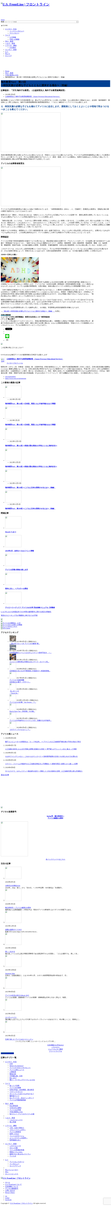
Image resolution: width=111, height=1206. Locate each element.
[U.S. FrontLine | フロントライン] (25, 4)
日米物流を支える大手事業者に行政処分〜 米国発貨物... (30, 671)
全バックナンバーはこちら (55, 859)
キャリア (8, 56)
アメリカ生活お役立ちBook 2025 (17, 995)
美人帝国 (13, 1122)
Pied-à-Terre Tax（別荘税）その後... (22, 711)
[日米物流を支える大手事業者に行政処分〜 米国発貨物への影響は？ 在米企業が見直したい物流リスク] (13, 669)
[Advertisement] (40, 14)
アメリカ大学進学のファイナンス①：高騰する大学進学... (30, 720)
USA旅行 (13, 47)
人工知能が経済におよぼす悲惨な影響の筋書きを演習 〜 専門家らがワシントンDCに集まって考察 (41, 749)
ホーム (7, 1182)
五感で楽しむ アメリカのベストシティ (19, 1039)
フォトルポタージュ (17, 1136)
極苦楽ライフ (14, 1096)
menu (3, 20)
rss (6, 1196)
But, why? (13, 1078)
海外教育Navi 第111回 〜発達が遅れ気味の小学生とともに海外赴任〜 (31, 466)
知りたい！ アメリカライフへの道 (22, 1114)
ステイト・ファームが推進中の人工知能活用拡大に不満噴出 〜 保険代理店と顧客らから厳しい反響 (41, 764)
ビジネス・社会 (11, 29)
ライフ (7, 35)
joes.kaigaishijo (10, 376)
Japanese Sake (10, 973)
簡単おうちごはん (16, 1152)
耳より (7, 54)
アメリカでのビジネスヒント (20, 1068)
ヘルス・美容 (10, 43)
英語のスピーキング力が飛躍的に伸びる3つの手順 (19, 615)
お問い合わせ (10, 1190)
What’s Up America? (17, 1066)
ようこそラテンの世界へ (18, 1138)
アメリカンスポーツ (17, 1162)
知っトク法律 (14, 1085)
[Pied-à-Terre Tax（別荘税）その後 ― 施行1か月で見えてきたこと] (13, 709)
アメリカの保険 (15, 1087)
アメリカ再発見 (15, 1132)
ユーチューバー (11, 1017)
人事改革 (13, 1072)
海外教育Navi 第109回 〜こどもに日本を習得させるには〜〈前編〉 (30, 508)
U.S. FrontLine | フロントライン (21, 1203)
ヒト (6, 52)
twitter (7, 1198)
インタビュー (14, 1164)
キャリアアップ (15, 1166)
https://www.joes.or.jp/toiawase (15, 378)
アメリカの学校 (15, 1110)
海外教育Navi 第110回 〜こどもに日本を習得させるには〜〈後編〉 (30, 487)
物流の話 (13, 1074)
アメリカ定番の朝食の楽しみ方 (16, 569)
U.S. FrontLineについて (13, 1184)
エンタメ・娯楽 (11, 49)
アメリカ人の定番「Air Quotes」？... (23, 702)
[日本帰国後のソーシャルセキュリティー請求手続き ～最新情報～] (13, 650)
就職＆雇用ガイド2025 (13, 929)
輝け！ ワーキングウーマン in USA (22, 1080)
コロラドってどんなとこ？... (20, 729)
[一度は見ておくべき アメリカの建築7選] (13, 641)
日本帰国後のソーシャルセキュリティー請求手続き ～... (30, 653)
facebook (8, 1200)
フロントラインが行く (18, 1130)
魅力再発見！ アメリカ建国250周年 (18, 907)
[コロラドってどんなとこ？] (13, 727)
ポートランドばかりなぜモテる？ (22, 1094)
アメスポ (13, 1156)
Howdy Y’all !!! (10, 532)
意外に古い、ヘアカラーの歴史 (16, 588)
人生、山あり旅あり (17, 1128)
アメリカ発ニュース (17, 1070)
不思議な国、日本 (16, 1076)
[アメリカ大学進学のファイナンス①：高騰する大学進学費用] (13, 718)
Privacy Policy (10, 1192)
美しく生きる (10, 951)
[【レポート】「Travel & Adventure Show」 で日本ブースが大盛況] (13, 689)
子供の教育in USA (11, 75)
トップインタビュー (17, 31)
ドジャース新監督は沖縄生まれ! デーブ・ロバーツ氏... (29, 662)
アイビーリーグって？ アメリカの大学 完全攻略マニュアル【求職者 (30, 607)
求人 (6, 1172)
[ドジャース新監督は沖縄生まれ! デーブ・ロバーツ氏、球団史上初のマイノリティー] (13, 660)
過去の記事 (5, 775)
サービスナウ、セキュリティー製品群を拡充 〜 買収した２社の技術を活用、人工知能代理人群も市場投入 (43, 771)
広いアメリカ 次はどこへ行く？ (22, 1098)
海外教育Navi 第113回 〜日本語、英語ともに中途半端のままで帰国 (30, 424)
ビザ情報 (13, 37)
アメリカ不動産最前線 (18, 1100)
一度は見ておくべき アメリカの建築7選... (25, 643)
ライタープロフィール (15, 363)
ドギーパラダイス (16, 1092)
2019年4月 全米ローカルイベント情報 (19, 551)
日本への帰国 (14, 39)
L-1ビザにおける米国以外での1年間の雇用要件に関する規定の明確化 (26, 612)
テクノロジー (14, 33)
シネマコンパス (15, 1146)
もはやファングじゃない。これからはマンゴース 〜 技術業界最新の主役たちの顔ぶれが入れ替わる (41, 756)
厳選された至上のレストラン (20, 1154)
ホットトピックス (11, 1174)
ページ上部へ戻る (7, 1053)
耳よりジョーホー (11, 1170)
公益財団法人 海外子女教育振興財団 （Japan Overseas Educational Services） (32, 96)
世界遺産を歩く (15, 1140)
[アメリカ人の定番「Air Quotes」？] (13, 700)
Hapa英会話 (14, 1106)
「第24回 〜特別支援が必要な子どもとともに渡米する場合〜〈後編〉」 (28, 311)
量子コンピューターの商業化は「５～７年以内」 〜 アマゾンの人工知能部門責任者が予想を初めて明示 (43, 742)
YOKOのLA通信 (15, 1108)
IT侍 (11, 1064)
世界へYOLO (14, 1134)
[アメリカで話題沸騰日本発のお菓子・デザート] (13, 678)
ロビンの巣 (14, 1148)
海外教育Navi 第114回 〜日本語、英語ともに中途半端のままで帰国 (30, 403)
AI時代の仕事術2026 (12, 885)
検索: (3, 22)
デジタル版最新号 (11, 1188)
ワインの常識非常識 (17, 1150)
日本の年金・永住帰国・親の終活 (22, 1090)
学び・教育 (9, 41)
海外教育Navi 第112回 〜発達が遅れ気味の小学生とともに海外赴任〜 (31, 445)
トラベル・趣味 (11, 45)
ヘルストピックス (16, 1120)
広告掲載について (11, 1186)
